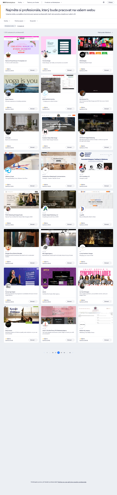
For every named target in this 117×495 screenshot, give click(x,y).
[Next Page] (73, 352)
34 (64, 352)
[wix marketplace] (9, 2)
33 (61, 352)
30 (52, 352)
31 (55, 352)
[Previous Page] (44, 352)
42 (70, 352)
